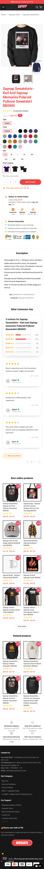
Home (3, 14)
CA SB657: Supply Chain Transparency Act (17, 794)
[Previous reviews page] (28, 462)
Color (5, 127)
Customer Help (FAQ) (9, 818)
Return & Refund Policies (10, 812)
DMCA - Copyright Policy (10, 791)
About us (5, 781)
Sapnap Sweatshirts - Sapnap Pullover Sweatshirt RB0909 (10, 663)
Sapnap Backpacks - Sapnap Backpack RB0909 (30, 543)
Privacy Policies (7, 788)
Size (4, 151)
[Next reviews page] (39, 462)
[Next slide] (39, 45)
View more (22, 626)
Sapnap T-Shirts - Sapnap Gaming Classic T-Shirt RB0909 (11, 610)
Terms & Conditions (9, 784)
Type (4, 119)
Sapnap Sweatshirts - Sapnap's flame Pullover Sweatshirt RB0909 (32, 663)
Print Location (8, 163)
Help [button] (39, 866)
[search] (37, 7)
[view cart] (40, 7)
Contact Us (6, 815)
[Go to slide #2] (28, 79)
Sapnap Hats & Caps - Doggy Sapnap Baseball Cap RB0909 (11, 543)
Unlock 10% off (5, 858)
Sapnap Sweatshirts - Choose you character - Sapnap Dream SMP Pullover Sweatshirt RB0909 (32, 700)
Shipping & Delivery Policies (11, 805)
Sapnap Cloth (14, 14)
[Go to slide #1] (16, 79)
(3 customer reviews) (20, 111)
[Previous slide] (4, 45)
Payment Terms (7, 808)
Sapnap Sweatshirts (31, 14)
